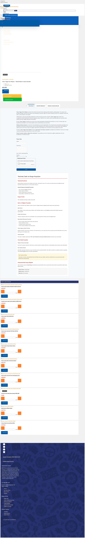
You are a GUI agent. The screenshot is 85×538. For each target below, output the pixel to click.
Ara (15, 10)
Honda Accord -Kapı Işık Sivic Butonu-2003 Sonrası (11, 301)
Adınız (17, 141)
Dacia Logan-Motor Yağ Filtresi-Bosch (8, 360)
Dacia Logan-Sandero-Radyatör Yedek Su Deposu (11, 286)
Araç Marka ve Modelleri (4, 18)
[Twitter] (4, 449)
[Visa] (4, 522)
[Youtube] (4, 452)
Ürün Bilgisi (31, 105)
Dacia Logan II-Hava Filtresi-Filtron (8, 345)
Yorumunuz (18, 145)
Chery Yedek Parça (4, 20)
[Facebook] (4, 444)
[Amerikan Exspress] (4, 528)
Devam (26, 169)
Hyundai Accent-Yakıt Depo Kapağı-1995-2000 (10, 393)
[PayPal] (4, 534)
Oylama (17, 155)
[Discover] (4, 531)
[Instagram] (4, 447)
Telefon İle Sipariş (8, 96)
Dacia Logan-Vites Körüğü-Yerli (7, 316)
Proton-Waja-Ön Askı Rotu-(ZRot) (8, 423)
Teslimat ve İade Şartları (53, 105)
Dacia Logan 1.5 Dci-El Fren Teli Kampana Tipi (10, 375)
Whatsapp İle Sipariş (9, 99)
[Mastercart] (4, 525)
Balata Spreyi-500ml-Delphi (6, 408)
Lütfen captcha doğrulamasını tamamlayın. (25, 160)
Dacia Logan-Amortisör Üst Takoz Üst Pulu (9, 331)
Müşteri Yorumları (41, 105)
